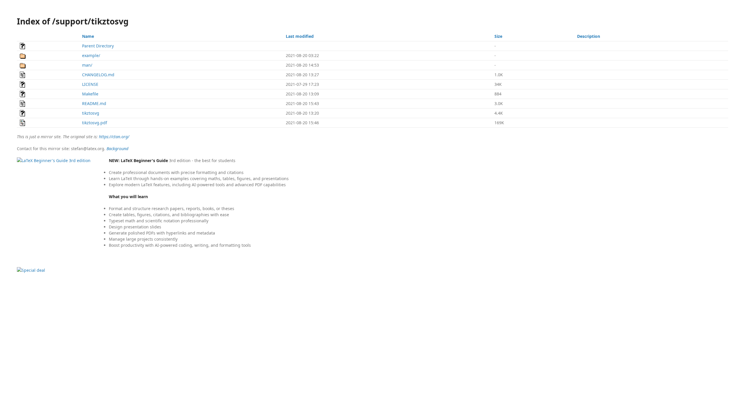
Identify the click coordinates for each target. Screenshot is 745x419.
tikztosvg (90, 113)
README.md (94, 103)
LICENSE (90, 84)
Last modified (300, 36)
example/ (91, 55)
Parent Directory (98, 46)
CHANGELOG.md (98, 74)
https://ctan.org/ (114, 136)
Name (88, 36)
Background (117, 148)
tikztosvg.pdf (94, 122)
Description (588, 36)
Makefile (90, 94)
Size (498, 36)
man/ (87, 65)
